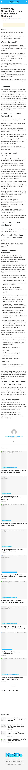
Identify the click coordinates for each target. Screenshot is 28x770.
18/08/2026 (4, 629)
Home (2, 6)
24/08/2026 (4, 552)
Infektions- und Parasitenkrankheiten (10, 674)
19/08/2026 (4, 604)
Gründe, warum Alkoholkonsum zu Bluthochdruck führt (11, 652)
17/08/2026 (4, 681)
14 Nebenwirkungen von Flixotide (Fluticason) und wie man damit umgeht (12, 601)
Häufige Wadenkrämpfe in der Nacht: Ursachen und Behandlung (12, 550)
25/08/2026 (4, 501)
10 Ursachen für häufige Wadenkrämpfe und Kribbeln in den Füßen (16, 733)
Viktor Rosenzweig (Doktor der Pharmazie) (11, 18)
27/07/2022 (5, 20)
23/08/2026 (4, 578)
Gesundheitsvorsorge (7, 546)
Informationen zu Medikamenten (10, 6)
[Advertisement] (14, 25)
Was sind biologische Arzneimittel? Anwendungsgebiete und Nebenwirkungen (13, 627)
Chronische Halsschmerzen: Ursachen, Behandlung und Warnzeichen (12, 678)
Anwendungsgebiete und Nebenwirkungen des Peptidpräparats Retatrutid (13, 471)
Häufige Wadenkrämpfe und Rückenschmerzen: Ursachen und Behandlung (10, 497)
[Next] (15, 686)
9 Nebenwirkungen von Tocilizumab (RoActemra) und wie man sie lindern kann (13, 575)
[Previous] (13, 686)
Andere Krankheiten (6, 493)
